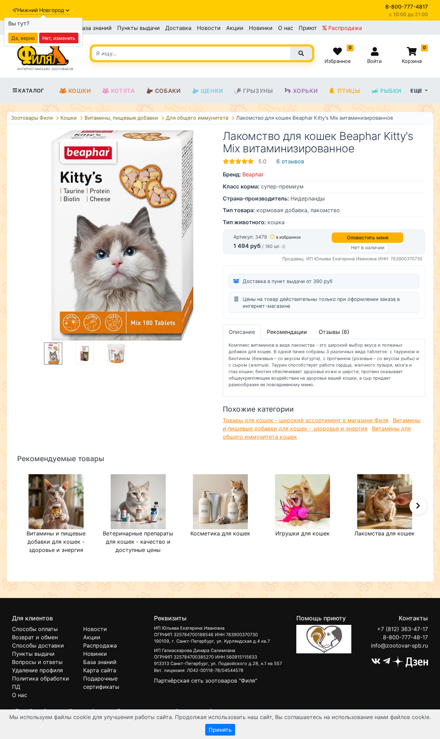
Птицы (349, 90)
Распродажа (344, 27)
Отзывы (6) (334, 331)
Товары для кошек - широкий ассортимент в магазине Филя (305, 420)
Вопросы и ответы (37, 662)
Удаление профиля (37, 670)
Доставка (178, 27)
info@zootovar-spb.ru (399, 645)
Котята (123, 90)
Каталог (31, 91)
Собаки (168, 90)
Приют (308, 27)
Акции (234, 27)
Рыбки (391, 90)
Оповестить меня (367, 237)
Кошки (79, 90)
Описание (242, 331)
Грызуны (258, 90)
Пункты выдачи (138, 27)
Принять (220, 729)
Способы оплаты (35, 629)
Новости (209, 27)
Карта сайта (99, 670)
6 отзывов (290, 161)
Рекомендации (287, 331)
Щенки (212, 90)
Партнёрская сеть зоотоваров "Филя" (205, 680)
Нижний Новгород (41, 10)
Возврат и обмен (35, 637)
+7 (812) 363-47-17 (402, 629)
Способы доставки (38, 645)
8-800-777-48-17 (405, 637)
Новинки (261, 27)
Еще (417, 91)
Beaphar (253, 174)
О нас (285, 27)
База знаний (95, 27)
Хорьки (305, 90)
